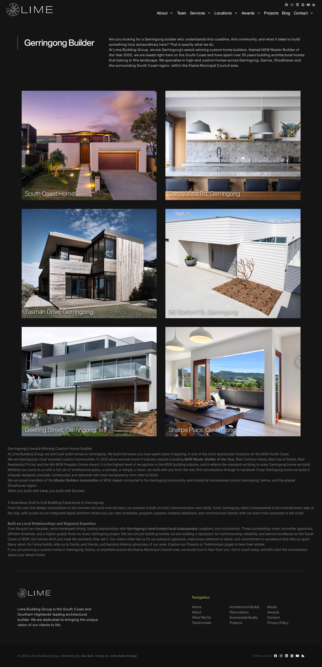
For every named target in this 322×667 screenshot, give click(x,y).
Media (272, 607)
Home (196, 607)
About (162, 13)
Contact (301, 13)
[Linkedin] (297, 4)
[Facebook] (286, 4)
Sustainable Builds (244, 617)
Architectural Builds (244, 607)
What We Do (201, 617)
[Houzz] (313, 4)
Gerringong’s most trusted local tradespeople (162, 529)
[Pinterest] (302, 4)
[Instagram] (292, 4)
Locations (223, 13)
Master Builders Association (76, 480)
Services (197, 13)
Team (181, 13)
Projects (271, 13)
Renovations (239, 612)
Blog (286, 13)
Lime (44, 491)
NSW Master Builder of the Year (209, 459)
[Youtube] (308, 4)
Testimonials (201, 622)
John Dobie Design (123, 655)
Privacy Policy (277, 622)
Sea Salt (87, 655)
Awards (248, 13)
